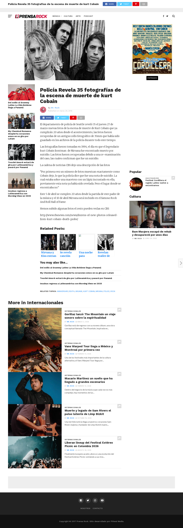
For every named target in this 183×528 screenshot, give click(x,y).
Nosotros (85, 508)
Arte (78, 16)
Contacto (98, 508)
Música (56, 16)
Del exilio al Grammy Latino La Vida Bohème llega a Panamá (19, 105)
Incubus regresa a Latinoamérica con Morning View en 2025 (19, 193)
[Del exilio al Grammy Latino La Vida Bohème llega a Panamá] (21, 99)
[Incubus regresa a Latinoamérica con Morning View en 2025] (21, 188)
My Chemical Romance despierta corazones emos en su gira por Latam (19, 135)
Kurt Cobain (89, 291)
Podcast (88, 16)
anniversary (62, 291)
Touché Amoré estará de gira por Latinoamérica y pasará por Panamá (21, 165)
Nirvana (99, 291)
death (71, 291)
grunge (78, 291)
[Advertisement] (149, 126)
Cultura (68, 16)
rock (113, 291)
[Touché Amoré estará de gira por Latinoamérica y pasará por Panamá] (21, 159)
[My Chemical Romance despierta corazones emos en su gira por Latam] (21, 128)
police (107, 291)
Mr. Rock (55, 108)
